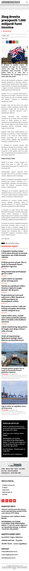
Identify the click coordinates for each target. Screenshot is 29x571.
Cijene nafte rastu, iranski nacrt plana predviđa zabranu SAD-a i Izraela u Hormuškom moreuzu (13, 318)
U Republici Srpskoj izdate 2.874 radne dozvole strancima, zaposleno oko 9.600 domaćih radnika (14, 254)
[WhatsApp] (17, 42)
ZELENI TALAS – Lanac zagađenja (14, 544)
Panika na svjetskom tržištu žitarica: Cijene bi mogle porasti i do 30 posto (13, 288)
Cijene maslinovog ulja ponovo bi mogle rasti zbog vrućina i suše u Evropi (14, 329)
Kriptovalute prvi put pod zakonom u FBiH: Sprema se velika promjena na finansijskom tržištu (12, 298)
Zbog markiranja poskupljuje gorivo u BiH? (13, 272)
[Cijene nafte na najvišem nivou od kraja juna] (14, 392)
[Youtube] (14, 500)
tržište (17, 243)
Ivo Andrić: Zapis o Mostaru (12, 537)
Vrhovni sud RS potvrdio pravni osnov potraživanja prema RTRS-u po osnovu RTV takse (14, 428)
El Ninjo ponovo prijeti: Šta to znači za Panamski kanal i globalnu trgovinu (13, 264)
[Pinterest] (13, 42)
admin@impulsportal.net (8, 558)
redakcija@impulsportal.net (9, 551)
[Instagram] (6, 500)
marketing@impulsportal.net (9, 554)
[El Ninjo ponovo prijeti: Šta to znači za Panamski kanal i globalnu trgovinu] (14, 355)
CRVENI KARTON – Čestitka (11, 540)
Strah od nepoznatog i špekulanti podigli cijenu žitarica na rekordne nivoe (12, 338)
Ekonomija (7, 31)
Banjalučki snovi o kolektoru (12, 454)
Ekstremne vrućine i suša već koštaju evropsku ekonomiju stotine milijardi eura (13, 308)
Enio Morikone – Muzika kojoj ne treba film (14, 450)
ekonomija (11, 243)
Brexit (6, 243)
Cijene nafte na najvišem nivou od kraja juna (11, 280)
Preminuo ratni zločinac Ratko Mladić (13, 434)
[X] (10, 42)
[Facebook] (7, 42)
